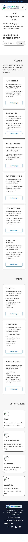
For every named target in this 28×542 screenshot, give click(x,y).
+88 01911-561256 (15, 517)
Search (20, 43)
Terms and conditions (9, 540)
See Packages (14, 103)
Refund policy (20, 540)
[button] (22, 7)
